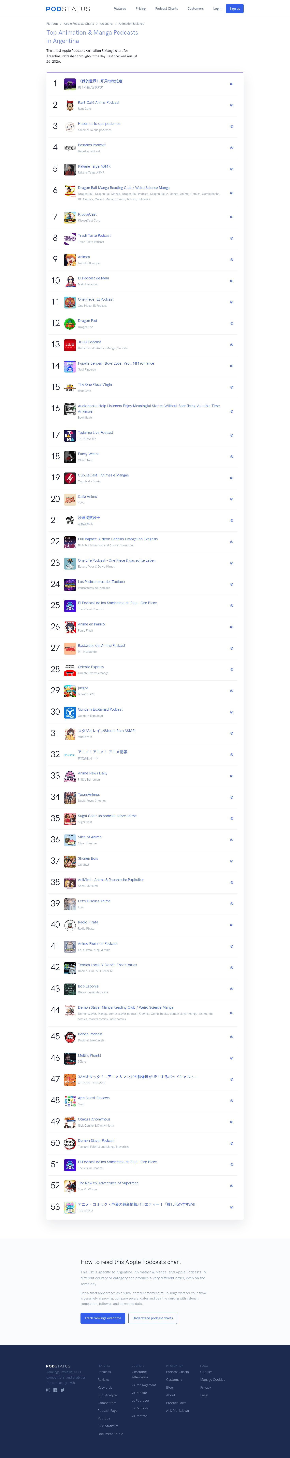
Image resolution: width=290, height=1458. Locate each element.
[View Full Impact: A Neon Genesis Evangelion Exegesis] (231, 542)
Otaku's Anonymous (94, 1119)
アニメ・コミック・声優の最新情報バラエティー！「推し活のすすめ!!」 (138, 1204)
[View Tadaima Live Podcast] (231, 436)
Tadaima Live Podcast (95, 432)
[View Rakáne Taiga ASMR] (231, 169)
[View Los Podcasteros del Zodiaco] (231, 585)
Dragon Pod (87, 320)
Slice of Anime (89, 837)
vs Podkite (139, 1393)
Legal (204, 1395)
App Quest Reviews (94, 1098)
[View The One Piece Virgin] (231, 387)
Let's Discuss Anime (94, 901)
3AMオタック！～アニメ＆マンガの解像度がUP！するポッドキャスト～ (138, 1076)
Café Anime (87, 496)
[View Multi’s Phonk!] (231, 1058)
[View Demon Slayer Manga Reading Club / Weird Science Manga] (231, 1013)
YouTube (104, 1418)
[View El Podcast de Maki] (231, 281)
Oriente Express (91, 667)
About (170, 1395)
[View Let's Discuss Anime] (231, 904)
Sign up (234, 8)
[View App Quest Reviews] (231, 1101)
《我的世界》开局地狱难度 (100, 81)
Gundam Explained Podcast (100, 709)
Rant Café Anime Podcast (99, 102)
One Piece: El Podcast (96, 299)
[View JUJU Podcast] (231, 345)
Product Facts (176, 1403)
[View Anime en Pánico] (231, 627)
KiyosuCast (87, 214)
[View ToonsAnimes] (231, 798)
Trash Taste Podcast (94, 235)
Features (119, 8)
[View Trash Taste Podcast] (231, 238)
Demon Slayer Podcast (96, 1140)
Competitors (107, 1403)
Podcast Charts (166, 8)
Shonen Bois (88, 858)
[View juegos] (231, 691)
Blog (169, 1387)
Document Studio (110, 1434)
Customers (195, 8)
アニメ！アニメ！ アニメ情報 (102, 752)
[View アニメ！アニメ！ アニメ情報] (231, 755)
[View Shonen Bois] (231, 861)
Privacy (205, 1387)
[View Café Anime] (231, 499)
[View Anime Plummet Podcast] (231, 947)
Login (217, 8)
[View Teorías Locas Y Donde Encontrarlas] (231, 968)
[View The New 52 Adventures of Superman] (231, 1186)
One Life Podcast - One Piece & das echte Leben (116, 560)
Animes (84, 257)
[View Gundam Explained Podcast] (231, 712)
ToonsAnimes (89, 794)
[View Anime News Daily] (231, 776)
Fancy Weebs (88, 454)
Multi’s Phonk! (89, 1055)
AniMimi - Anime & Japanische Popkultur (111, 879)
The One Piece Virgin (95, 384)
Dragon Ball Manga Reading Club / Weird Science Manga (124, 187)
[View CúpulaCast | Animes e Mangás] (231, 478)
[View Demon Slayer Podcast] (231, 1144)
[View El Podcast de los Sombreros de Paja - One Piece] (231, 606)
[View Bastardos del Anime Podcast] (231, 649)
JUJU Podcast (89, 342)
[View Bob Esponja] (231, 989)
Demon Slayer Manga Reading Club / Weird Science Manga (125, 1007)
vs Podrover (140, 1400)
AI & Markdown (177, 1411)
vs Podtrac (139, 1416)
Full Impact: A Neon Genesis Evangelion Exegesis (118, 539)
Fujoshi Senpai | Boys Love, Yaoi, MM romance (116, 363)
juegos (83, 688)
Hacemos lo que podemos (99, 123)
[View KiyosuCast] (231, 217)
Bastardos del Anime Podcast (101, 645)
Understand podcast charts (153, 1318)
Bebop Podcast (90, 1034)
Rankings (104, 1372)
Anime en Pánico (91, 624)
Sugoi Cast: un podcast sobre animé (107, 816)
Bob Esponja (88, 986)
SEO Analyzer (108, 1395)
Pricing (141, 8)
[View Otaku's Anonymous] (231, 1122)
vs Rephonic (140, 1408)
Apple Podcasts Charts (79, 23)
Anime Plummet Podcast (98, 943)
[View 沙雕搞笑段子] (231, 521)
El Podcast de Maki (93, 278)
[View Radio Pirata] (231, 925)
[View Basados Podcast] (231, 148)
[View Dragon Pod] (231, 324)
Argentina (106, 23)
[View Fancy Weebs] (231, 457)
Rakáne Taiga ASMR (94, 166)
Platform (52, 23)
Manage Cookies (212, 1380)
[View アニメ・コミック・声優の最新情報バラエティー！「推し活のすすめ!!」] (231, 1207)
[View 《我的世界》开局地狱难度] (231, 84)
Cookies (206, 1372)
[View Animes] (231, 260)
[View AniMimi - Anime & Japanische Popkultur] (231, 883)
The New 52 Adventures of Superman (108, 1183)
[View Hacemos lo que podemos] (231, 127)
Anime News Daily (92, 773)
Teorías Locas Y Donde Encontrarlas (107, 965)
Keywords (105, 1387)
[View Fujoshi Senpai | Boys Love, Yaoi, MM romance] (231, 366)
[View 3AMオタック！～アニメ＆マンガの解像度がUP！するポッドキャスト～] (231, 1080)
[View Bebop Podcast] (231, 1037)
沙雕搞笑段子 (89, 517)
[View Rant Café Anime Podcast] (231, 105)
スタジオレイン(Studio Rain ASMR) (107, 730)
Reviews (103, 1380)
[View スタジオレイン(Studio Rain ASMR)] (231, 734)
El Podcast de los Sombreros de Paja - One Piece (117, 603)
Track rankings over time (103, 1318)
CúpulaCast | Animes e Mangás (103, 475)
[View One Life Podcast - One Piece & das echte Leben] (231, 563)
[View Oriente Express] (231, 670)
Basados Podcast (92, 145)
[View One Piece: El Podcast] (231, 302)
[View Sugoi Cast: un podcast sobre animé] (231, 819)
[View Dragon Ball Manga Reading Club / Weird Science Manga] (231, 193)
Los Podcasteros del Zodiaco (101, 581)
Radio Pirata (88, 922)
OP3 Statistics (108, 1426)
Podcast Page (108, 1411)
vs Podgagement (144, 1385)
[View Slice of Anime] (231, 840)
